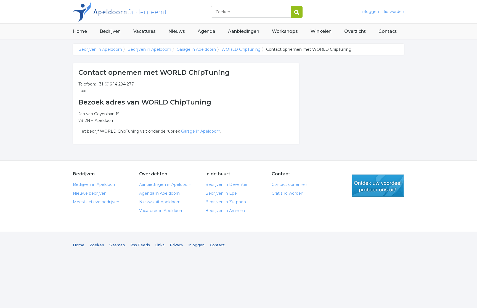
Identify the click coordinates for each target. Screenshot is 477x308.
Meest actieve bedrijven (96, 201)
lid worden (394, 11)
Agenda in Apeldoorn (159, 193)
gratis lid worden (378, 186)
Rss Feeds (140, 245)
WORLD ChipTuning (241, 49)
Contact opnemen (289, 184)
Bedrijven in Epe (221, 193)
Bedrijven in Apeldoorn (142, 11)
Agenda (206, 31)
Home (80, 31)
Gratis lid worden (287, 193)
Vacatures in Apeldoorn (161, 210)
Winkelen (321, 31)
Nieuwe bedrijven (90, 193)
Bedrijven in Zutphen (225, 201)
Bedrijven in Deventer (226, 184)
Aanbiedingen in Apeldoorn (165, 184)
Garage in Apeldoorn (196, 49)
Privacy (176, 245)
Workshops (285, 31)
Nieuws (176, 31)
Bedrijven (110, 31)
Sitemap (117, 245)
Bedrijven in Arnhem (225, 210)
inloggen (370, 11)
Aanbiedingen (243, 31)
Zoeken (97, 245)
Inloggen (196, 245)
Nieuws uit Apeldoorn (160, 201)
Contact (387, 31)
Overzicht (355, 31)
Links (160, 245)
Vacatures (144, 31)
